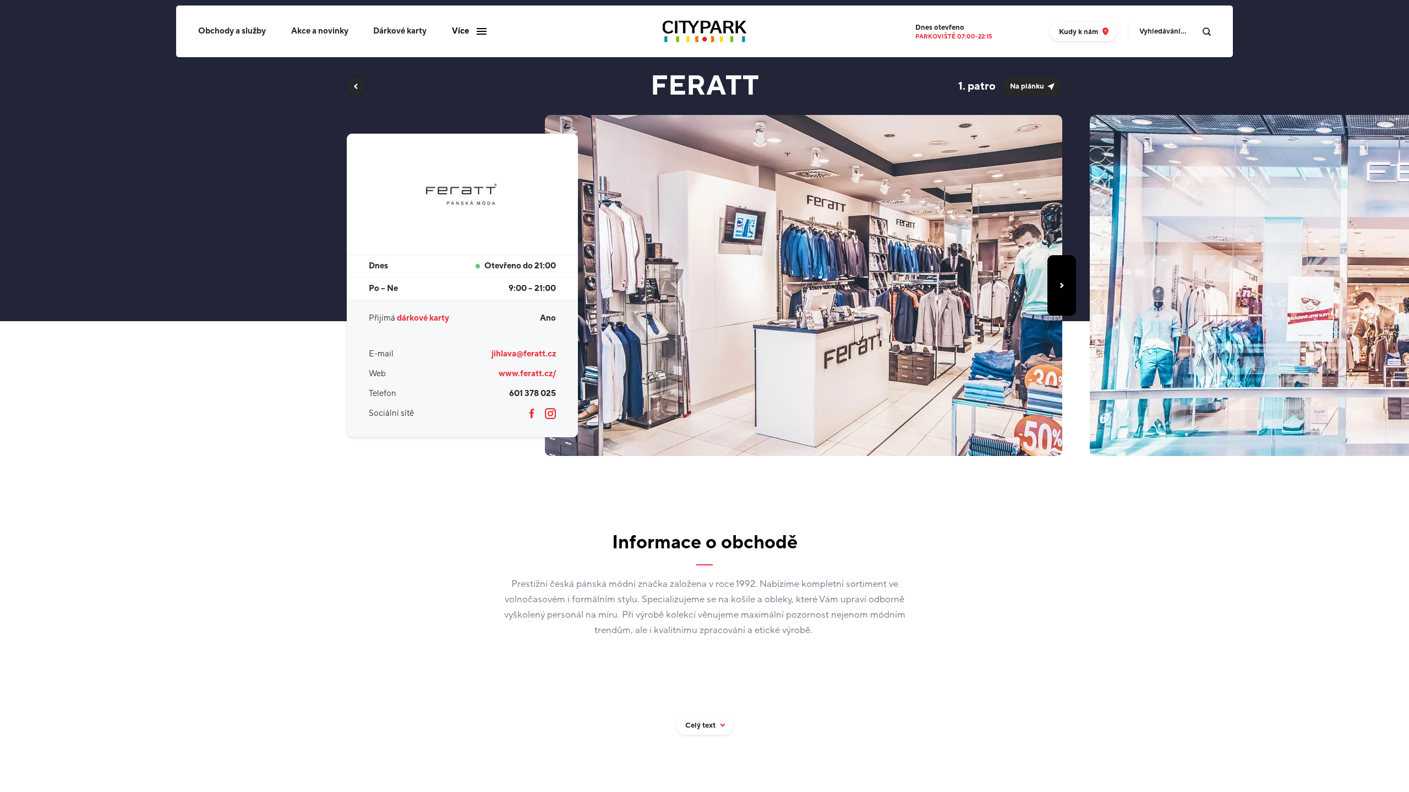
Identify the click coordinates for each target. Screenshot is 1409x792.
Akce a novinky (319, 31)
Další (1061, 285)
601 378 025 (532, 393)
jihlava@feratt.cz (523, 354)
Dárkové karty (400, 31)
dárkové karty (423, 318)
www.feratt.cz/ (527, 374)
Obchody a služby (232, 31)
